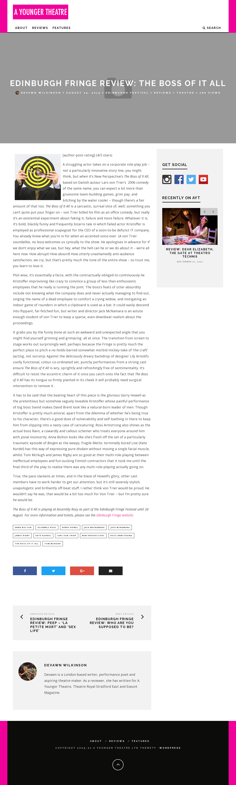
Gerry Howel (70, 527)
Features (62, 28)
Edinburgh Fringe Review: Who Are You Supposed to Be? (112, 623)
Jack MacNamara (94, 527)
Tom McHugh (52, 543)
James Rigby (22, 535)
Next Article (125, 614)
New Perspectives (93, 535)
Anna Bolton (23, 527)
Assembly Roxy (47, 527)
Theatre (185, 92)
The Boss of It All (27, 543)
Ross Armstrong (121, 535)
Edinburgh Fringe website (114, 515)
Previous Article (42, 614)
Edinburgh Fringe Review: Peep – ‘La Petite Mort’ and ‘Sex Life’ (53, 625)
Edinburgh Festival (127, 92)
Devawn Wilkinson (41, 92)
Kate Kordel (43, 535)
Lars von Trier (66, 535)
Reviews (40, 28)
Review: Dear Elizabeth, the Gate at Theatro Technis (190, 253)
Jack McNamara (120, 527)
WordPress (170, 748)
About (21, 28)
